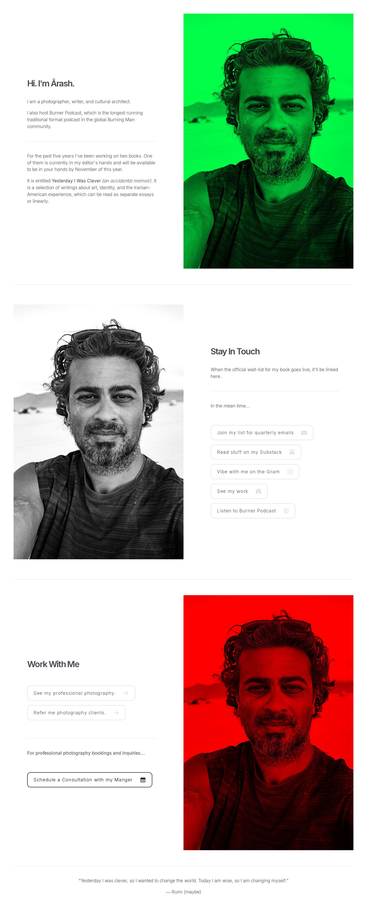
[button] (262, 432)
